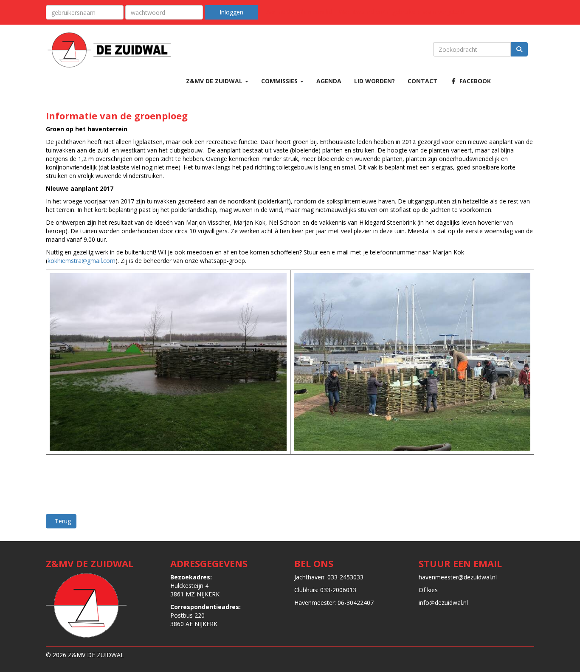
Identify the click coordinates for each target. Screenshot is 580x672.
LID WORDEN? (374, 81)
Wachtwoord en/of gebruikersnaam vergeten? (402, 12)
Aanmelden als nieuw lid (299, 12)
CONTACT (422, 81)
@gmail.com (81, 261)
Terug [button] (61, 521)
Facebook (474, 81)
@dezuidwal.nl (458, 577)
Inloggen (231, 12)
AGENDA (328, 81)
